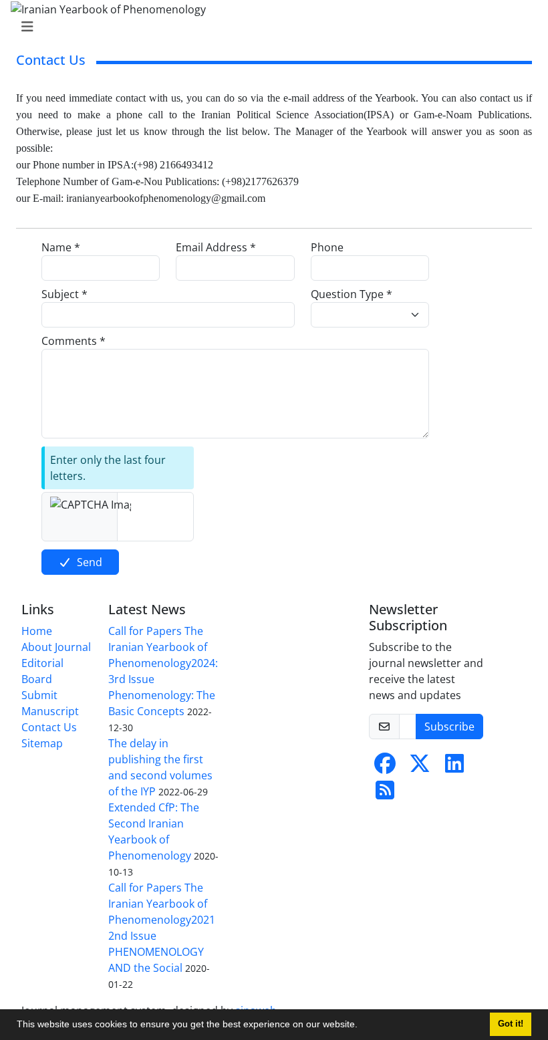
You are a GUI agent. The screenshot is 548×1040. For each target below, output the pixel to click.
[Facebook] (385, 767)
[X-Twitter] (420, 767)
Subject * (64, 294)
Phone (327, 247)
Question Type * (351, 294)
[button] (362, 1026)
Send (89, 562)
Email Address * (216, 247)
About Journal (56, 647)
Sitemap (42, 743)
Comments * (73, 341)
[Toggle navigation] (270, 26)
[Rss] (385, 794)
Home (36, 631)
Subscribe (449, 726)
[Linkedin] (454, 767)
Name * (60, 247)
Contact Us (49, 727)
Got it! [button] (510, 1024)
